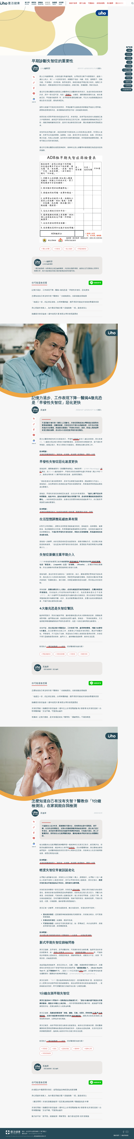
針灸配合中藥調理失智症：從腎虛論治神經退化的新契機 (54, 1089)
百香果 (129, 58)
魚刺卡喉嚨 (127, 70)
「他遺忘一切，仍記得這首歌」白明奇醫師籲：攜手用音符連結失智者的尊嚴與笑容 (65, 302)
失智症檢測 (47, 1053)
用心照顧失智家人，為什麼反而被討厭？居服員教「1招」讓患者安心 (59, 308)
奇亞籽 (129, 54)
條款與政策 (125, 1135)
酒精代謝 (128, 82)
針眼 (130, 62)
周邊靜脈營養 (127, 90)
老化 (55, 1048)
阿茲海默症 (82, 249)
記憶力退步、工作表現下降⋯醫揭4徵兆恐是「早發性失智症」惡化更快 (60, 290)
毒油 (130, 50)
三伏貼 (129, 66)
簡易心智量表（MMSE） (63, 952)
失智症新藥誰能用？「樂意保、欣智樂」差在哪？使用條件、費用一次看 (67, 454)
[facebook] (123, 1132)
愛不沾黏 (72, 3)
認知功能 (76, 889)
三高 (94, 1013)
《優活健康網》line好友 (56, 646)
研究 (81, 970)
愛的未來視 (109, 3)
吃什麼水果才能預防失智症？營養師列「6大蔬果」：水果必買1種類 (66, 935)
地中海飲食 (76, 1015)
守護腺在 (81, 3)
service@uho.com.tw (35, 1133)
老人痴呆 (69, 249)
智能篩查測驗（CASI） (84, 952)
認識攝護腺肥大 (121, 3)
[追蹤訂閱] (34, 99)
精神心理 (88, 1048)
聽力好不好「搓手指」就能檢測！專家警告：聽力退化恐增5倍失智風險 (60, 1116)
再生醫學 (100, 3)
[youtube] (127, 1132)
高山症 (129, 78)
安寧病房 (128, 86)
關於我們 (116, 1135)
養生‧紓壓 (46, 249)
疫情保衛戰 (90, 3)
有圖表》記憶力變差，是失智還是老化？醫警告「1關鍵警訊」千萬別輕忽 (61, 717)
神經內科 (84, 654)
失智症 (57, 249)
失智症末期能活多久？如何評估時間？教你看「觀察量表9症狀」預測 (66, 512)
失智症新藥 (96, 561)
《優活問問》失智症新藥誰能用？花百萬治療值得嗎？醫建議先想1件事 (60, 1101)
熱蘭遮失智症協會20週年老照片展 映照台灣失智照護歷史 (55, 313)
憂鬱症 (68, 94)
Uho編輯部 (45, 68)
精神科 (77, 1048)
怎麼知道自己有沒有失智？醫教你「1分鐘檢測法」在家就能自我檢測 (59, 296)
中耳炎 (129, 74)
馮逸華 (43, 410)
